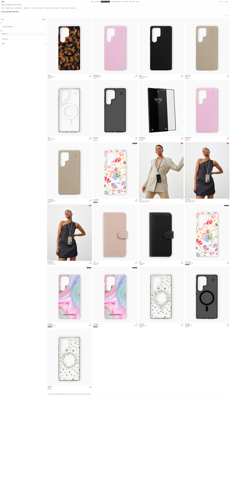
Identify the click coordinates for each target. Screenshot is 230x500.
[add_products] (91, 75)
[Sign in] (220, 1)
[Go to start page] (2, 2)
